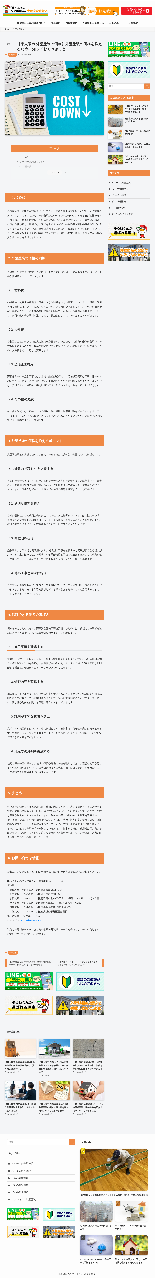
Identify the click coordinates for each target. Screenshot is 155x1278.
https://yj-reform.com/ (30, 920)
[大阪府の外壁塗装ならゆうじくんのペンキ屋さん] (26, 10)
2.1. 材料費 (26, 166)
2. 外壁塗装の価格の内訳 (30, 162)
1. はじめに (23, 157)
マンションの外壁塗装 (122, 214)
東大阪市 (12, 55)
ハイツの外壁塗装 (120, 189)
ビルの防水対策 (119, 208)
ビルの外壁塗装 (119, 195)
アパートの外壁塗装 (121, 183)
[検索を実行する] (147, 86)
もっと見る (54, 172)
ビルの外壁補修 (119, 201)
